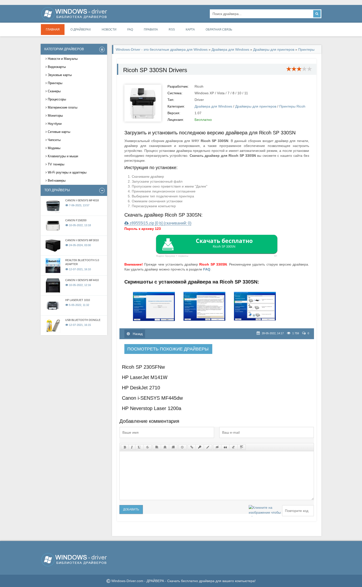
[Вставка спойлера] (241, 447)
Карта (190, 29)
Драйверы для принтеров (273, 49)
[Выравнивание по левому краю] (157, 447)
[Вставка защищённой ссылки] (200, 447)
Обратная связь (219, 29)
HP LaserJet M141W (144, 377)
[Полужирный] (125, 447)
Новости (109, 29)
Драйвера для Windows (230, 49)
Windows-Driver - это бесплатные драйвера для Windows (162, 49)
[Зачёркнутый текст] (147, 447)
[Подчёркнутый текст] (139, 447)
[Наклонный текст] (131, 447)
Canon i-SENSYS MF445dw (152, 398)
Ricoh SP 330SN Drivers (155, 70)
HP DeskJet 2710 (141, 387)
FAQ (130, 29)
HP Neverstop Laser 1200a (151, 408)
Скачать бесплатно (224, 243)
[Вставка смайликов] (182, 447)
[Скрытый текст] (217, 447)
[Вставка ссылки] (192, 447)
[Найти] (317, 13)
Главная (53, 29)
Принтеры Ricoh (292, 106)
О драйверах (80, 29)
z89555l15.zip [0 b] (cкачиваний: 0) (160, 223)
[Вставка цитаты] (225, 447)
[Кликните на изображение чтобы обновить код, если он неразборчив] (265, 510)
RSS (172, 29)
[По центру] (165, 447)
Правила (151, 29)
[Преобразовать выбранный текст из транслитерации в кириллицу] (233, 447)
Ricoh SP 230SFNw (143, 367)
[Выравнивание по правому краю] (173, 447)
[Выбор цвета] (208, 447)
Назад (137, 334)
